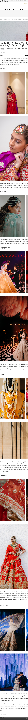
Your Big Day (14, 19)
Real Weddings (7, 19)
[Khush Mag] (1, 54)
